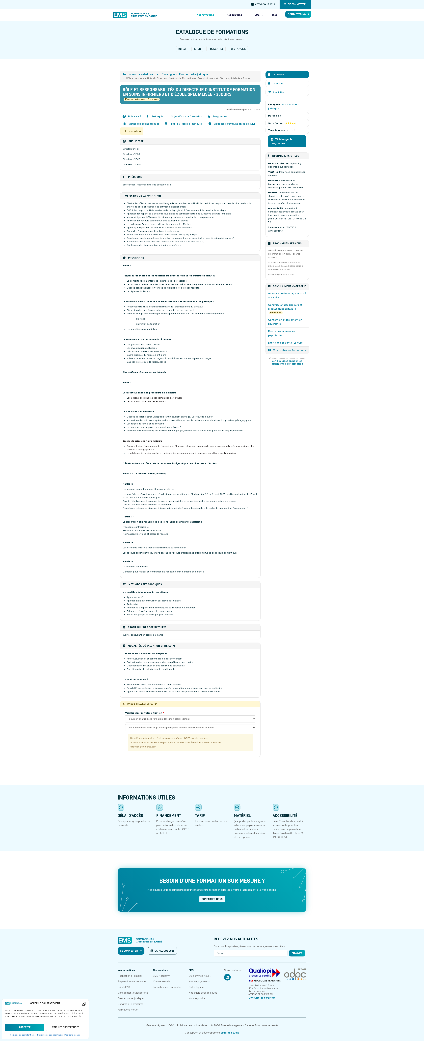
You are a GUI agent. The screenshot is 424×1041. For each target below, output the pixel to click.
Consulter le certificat (261, 997)
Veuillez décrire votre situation (143, 713)
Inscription (134, 131)
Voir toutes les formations (289, 350)
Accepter (25, 1027)
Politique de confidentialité (23, 1035)
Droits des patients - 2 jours (285, 342)
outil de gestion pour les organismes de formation (287, 362)
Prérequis (157, 116)
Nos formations (205, 14)
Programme (219, 116)
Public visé (134, 116)
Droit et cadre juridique (193, 74)
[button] (83, 1003)
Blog (274, 14)
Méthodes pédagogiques (143, 123)
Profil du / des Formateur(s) (186, 123)
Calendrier (277, 83)
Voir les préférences (65, 1027)
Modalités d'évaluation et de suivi (234, 123)
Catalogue (168, 74)
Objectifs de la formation (186, 116)
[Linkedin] (227, 977)
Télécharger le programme (281, 141)
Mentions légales (72, 1035)
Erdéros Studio (230, 1032)
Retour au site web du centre (140, 74)
